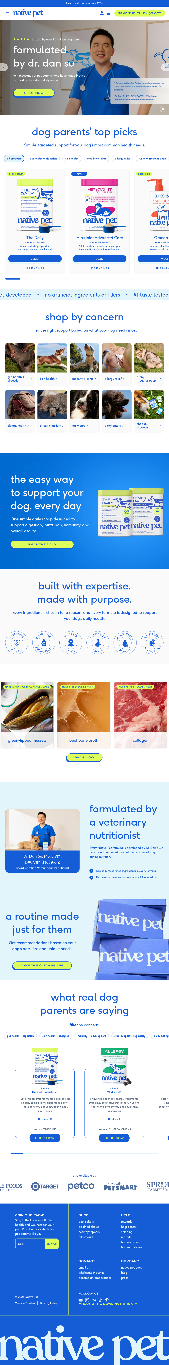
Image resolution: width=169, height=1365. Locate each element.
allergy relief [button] (122, 158)
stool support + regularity (129, 1035)
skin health (47, 379)
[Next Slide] (165, 67)
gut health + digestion (16, 379)
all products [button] (14, 158)
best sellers (86, 1221)
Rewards (126, 1221)
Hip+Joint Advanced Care (99, 237)
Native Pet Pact (131, 1267)
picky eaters (113, 425)
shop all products (143, 425)
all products (87, 1237)
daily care (78, 425)
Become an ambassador (95, 1278)
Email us (84, 1267)
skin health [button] (71, 158)
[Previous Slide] (4, 67)
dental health (17, 425)
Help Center (128, 1227)
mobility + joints (82, 379)
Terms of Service (25, 1303)
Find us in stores (131, 1247)
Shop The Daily (42, 544)
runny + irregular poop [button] (152, 158)
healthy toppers (89, 1232)
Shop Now (84, 757)
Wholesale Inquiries (91, 1273)
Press (124, 1278)
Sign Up (52, 1243)
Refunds (126, 1237)
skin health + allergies (55, 1035)
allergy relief (113, 379)
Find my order (130, 1242)
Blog (124, 1273)
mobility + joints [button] (96, 158)
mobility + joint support (92, 1035)
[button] (108, 13)
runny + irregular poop (146, 379)
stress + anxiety (50, 425)
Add (35, 258)
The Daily (35, 237)
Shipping (127, 1232)
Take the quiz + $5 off (139, 13)
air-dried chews (89, 1227)
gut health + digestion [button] (43, 158)
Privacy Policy (48, 1303)
